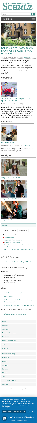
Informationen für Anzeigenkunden (15, 314)
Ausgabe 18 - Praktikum (9, 220)
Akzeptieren (19, 411)
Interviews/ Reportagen (9, 333)
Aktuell (6, 230)
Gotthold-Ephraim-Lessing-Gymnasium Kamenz (19, 293)
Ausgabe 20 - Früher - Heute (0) (13, 240)
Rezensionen (5, 337)
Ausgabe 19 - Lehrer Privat (10, 199)
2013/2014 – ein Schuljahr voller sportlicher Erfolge (15, 100)
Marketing (5, 365)
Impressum (5, 357)
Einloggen (5, 225)
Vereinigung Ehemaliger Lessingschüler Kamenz (19, 305)
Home (4, 321)
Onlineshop (5, 384)
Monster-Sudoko (8, 142)
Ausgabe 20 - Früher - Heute (10, 178)
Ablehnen (7, 411)
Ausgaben (5, 325)
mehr (30, 411)
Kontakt (4, 361)
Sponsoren (5, 369)
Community (5, 348)
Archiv (4, 377)
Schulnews (27, 57)
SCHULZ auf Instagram (9, 380)
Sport (3, 344)
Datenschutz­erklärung (8, 354)
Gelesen (13, 230)
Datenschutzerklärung (21, 420)
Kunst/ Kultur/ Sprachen (9, 340)
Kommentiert (23, 230)
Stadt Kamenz (8, 296)
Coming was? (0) (9, 237)
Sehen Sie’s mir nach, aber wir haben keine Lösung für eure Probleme (17, 50)
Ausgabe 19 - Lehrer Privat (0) (12, 242)
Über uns (5, 373)
